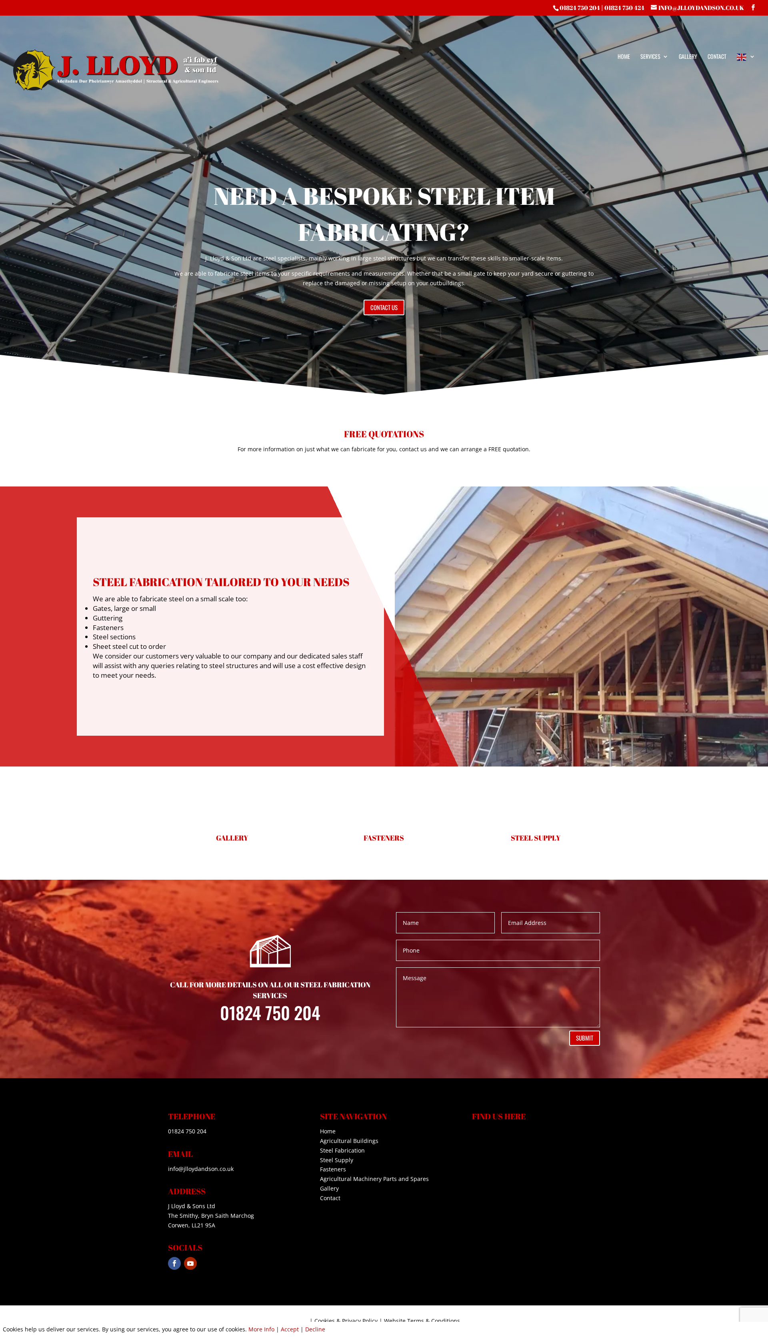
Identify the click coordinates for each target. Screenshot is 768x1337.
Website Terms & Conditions (422, 1321)
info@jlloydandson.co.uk (201, 1169)
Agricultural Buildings (349, 1141)
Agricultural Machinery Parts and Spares (374, 1179)
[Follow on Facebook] (174, 1263)
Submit (584, 1037)
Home (624, 57)
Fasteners (333, 1169)
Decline (315, 1329)
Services (650, 57)
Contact (717, 57)
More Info (261, 1329)
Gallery (688, 57)
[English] (746, 76)
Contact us (384, 307)
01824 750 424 (624, 8)
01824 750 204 (580, 8)
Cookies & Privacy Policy (346, 1321)
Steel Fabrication (342, 1150)
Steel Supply (336, 1160)
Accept (290, 1329)
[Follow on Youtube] (190, 1263)
